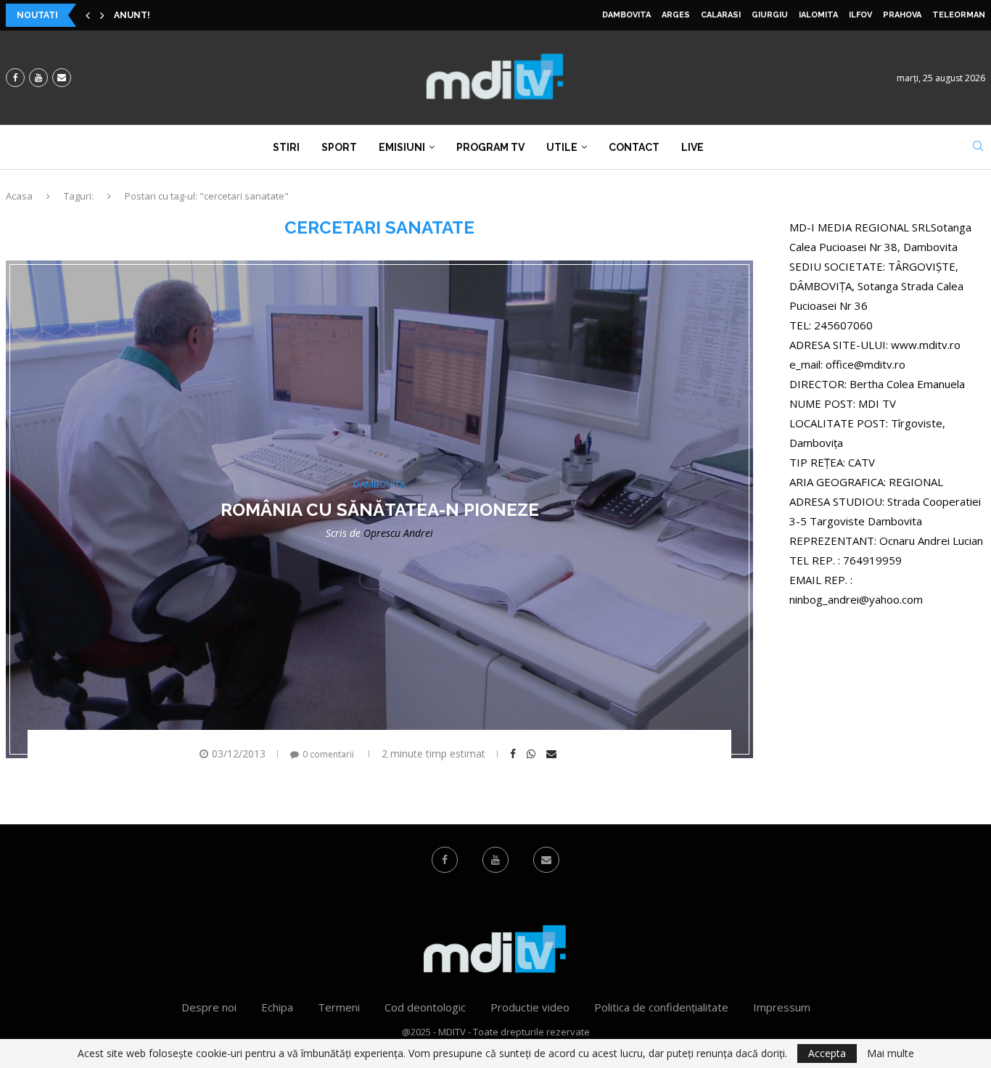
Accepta (827, 1053)
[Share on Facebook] (514, 754)
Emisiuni (402, 147)
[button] (88, 15)
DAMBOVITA (626, 15)
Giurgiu (770, 15)
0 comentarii (328, 754)
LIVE (692, 147)
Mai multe (890, 1053)
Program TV (490, 147)
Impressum (781, 1007)
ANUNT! (132, 15)
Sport (339, 147)
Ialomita (818, 15)
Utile (561, 147)
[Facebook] (15, 77)
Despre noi (209, 1007)
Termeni (339, 1007)
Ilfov (860, 15)
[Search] (978, 148)
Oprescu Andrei (398, 533)
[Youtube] (38, 77)
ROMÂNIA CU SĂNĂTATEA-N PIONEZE (380, 509)
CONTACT (634, 147)
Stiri (286, 147)
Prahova (902, 15)
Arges (676, 15)
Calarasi (721, 15)
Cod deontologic (425, 1007)
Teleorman (958, 15)
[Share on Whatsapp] (533, 754)
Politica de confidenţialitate (661, 1007)
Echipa (277, 1007)
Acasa (19, 195)
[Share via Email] (553, 754)
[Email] (61, 77)
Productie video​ (529, 1007)
